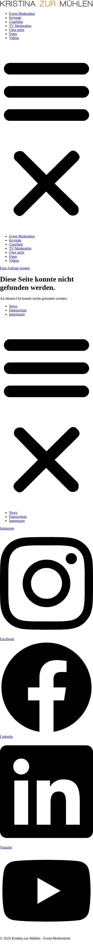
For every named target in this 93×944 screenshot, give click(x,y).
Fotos (13, 34)
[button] (46, 137)
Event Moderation (22, 14)
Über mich (16, 30)
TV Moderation (20, 26)
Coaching (16, 22)
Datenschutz (18, 310)
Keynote (15, 18)
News (13, 306)
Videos (14, 38)
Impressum (17, 314)
